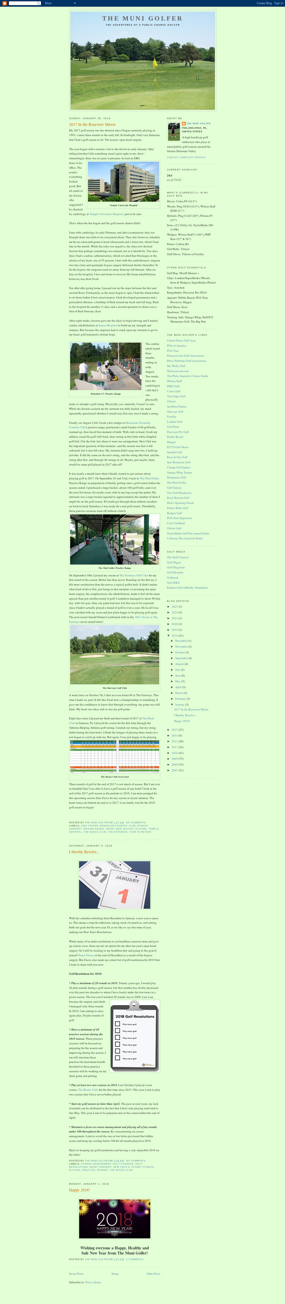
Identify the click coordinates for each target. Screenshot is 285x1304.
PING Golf (173, 386)
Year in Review (140, 832)
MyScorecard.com (178, 371)
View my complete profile (186, 157)
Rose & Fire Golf (177, 457)
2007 (175, 770)
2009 (175, 759)
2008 (175, 764)
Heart (110, 829)
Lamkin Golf (174, 422)
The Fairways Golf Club (134, 575)
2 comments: (135, 1259)
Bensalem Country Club (117, 825)
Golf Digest (174, 562)
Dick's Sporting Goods (180, 503)
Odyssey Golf (175, 412)
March (179, 693)
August (180, 664)
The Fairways (117, 832)
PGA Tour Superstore (179, 518)
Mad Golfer (124, 829)
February (181, 699)
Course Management (96, 1164)
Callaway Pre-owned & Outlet (185, 538)
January (180, 704)
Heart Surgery (101, 1167)
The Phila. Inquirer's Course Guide (187, 376)
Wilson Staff (174, 381)
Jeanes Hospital (107, 325)
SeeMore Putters (177, 406)
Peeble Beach (175, 437)
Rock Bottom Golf (178, 498)
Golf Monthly (175, 572)
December (181, 641)
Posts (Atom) (93, 1282)
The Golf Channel (178, 557)
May (178, 681)
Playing (141, 829)
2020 (175, 624)
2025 (175, 606)
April (178, 687)
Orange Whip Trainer (179, 472)
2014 (175, 735)
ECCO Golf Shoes (178, 447)
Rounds (102, 1170)
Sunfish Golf (174, 452)
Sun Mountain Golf (178, 462)
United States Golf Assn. (181, 340)
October (180, 652)
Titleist (171, 401)
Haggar (171, 442)
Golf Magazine (176, 567)
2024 (175, 612)
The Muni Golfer (142, 18)
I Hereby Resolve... (84, 851)
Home (115, 1274)
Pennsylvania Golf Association (185, 356)
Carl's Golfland (176, 523)
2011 (175, 747)
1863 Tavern (89, 825)
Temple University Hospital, (107, 214)
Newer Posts (76, 1274)
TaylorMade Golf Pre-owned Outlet (188, 533)
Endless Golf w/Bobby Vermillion (187, 588)
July (178, 670)
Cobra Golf (173, 391)
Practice (88, 1170)
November (181, 646)
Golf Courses (123, 1164)
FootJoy (172, 416)
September (182, 658)
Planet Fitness (85, 955)
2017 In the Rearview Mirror (92, 124)
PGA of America (176, 346)
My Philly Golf (176, 366)
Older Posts (153, 1274)
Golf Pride (173, 427)
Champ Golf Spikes (178, 467)
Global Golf (174, 528)
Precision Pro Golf (178, 432)
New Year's (121, 1167)
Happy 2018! (79, 1189)
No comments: (136, 822)
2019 (175, 630)
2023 (175, 618)
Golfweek (173, 577)
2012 (175, 741)
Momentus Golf (176, 477)
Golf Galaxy (174, 488)
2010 (175, 753)
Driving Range (93, 829)
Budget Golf (174, 513)
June (178, 675)
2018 (175, 635)
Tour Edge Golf (176, 396)
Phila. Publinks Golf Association (186, 361)
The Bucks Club (95, 832)
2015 (175, 730)
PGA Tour (173, 351)
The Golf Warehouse (179, 493)
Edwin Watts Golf (177, 508)
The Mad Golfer (149, 478)
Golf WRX (173, 583)
